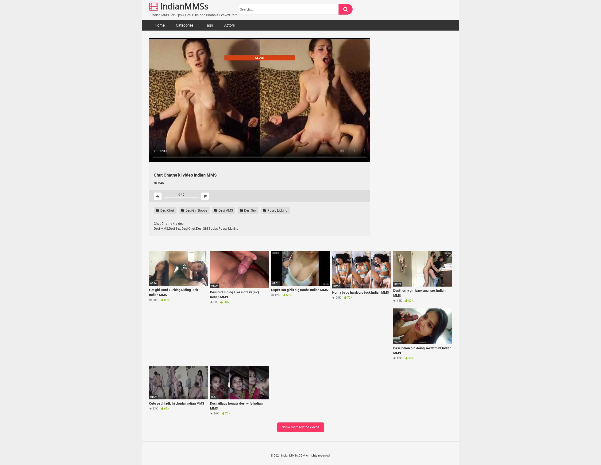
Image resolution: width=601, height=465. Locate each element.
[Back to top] (585, 451)
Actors (229, 25)
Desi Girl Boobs (196, 210)
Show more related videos (300, 427)
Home (160, 25)
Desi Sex (249, 210)
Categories (184, 25)
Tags (209, 25)
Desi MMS (225, 210)
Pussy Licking (277, 210)
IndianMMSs (183, 6)
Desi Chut (167, 210)
